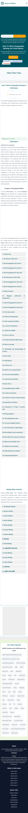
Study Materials (14, 800)
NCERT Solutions (14, 793)
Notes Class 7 (14, 773)
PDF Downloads (14, 802)
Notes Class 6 (14, 771)
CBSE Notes (14, 795)
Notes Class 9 (14, 778)
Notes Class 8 (14, 776)
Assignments (14, 804)
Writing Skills (14, 806)
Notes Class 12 (14, 785)
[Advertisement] (14, 22)
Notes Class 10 (14, 780)
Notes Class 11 (14, 783)
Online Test (14, 797)
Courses (14, 755)
